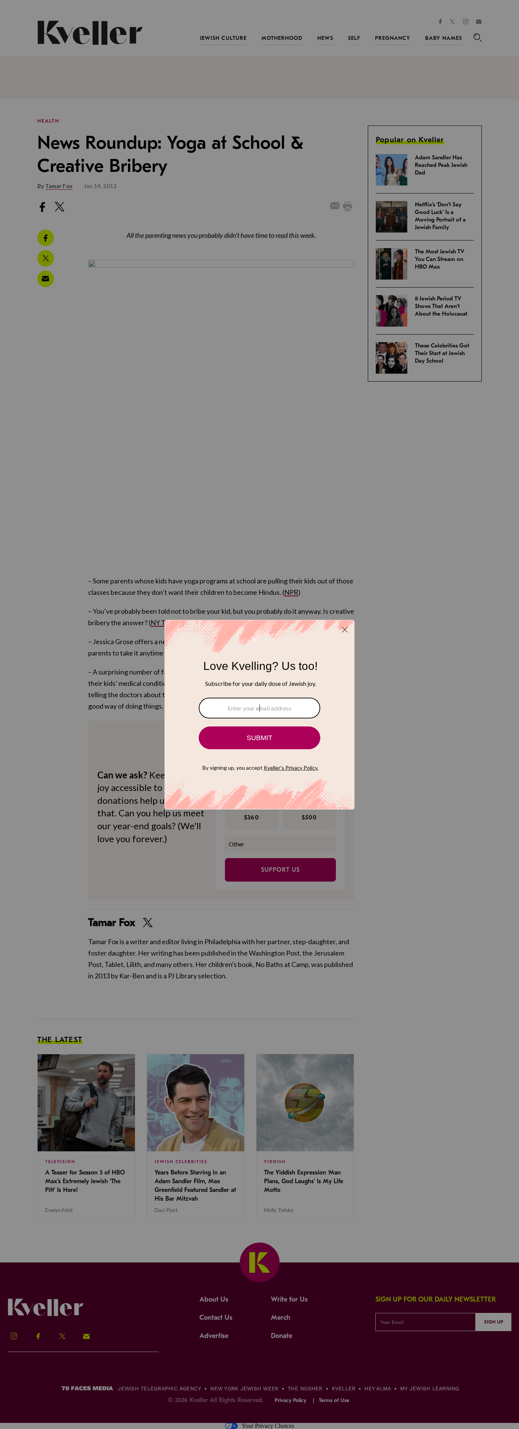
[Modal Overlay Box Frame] (259, 715)
